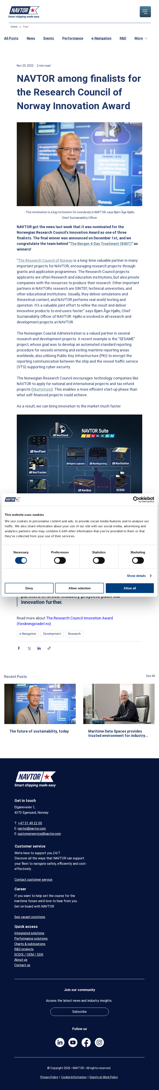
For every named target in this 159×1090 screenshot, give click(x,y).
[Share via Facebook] (19, 648)
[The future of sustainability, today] (40, 704)
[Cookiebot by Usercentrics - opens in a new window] (136, 499)
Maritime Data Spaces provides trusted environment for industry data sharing (116, 733)
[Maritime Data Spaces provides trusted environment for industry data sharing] (119, 704)
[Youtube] (72, 1042)
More (139, 38)
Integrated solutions (29, 933)
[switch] (60, 560)
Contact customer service (33, 880)
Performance (72, 38)
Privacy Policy (49, 1077)
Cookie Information (74, 1077)
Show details (136, 575)
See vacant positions (29, 917)
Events (48, 38)
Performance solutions (31, 939)
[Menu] (145, 11)
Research (74, 633)
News (31, 38)
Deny (29, 588)
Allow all (130, 588)
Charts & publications (29, 944)
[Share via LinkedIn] (39, 648)
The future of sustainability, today (39, 731)
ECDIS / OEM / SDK (28, 955)
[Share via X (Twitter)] (29, 648)
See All (150, 676)
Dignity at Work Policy (104, 1077)
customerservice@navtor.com (39, 834)
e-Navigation (101, 38)
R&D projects (24, 949)
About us (20, 960)
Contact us (22, 965)
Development (52, 633)
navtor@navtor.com (32, 829)
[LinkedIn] (59, 1042)
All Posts (11, 38)
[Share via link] (49, 648)
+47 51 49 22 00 (30, 823)
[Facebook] (86, 1042)
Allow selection (80, 588)
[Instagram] (99, 1042)
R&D (123, 38)
